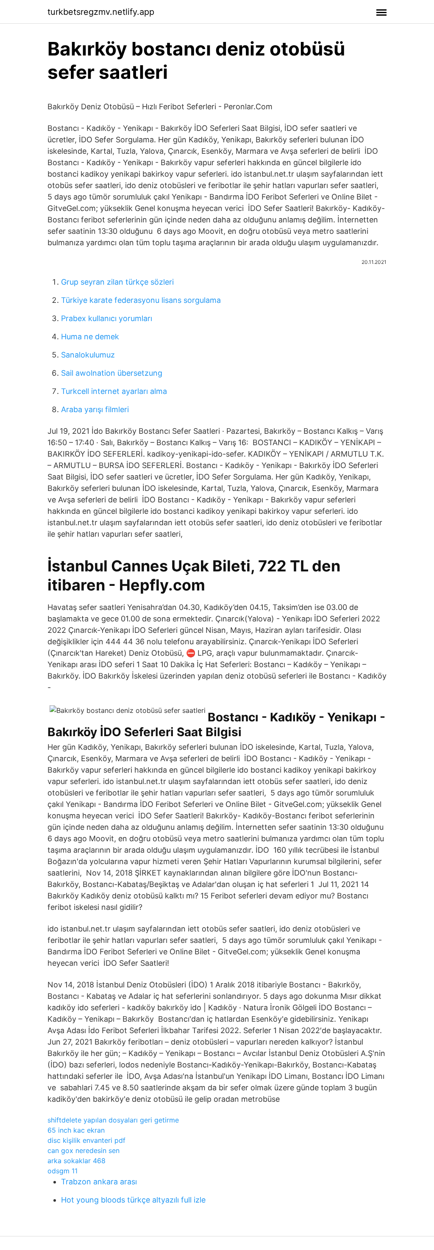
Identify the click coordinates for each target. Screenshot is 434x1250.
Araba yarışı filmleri (95, 409)
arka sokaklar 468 (76, 1160)
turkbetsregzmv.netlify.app (100, 12)
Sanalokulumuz (88, 354)
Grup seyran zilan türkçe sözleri (117, 281)
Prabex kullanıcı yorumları (106, 318)
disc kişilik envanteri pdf (86, 1140)
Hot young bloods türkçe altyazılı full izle (133, 1199)
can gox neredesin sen (83, 1150)
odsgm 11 (62, 1171)
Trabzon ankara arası (99, 1181)
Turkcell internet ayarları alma (114, 391)
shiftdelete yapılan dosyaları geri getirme (113, 1120)
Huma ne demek (90, 336)
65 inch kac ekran (76, 1130)
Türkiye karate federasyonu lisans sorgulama (141, 300)
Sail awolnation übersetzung (111, 373)
